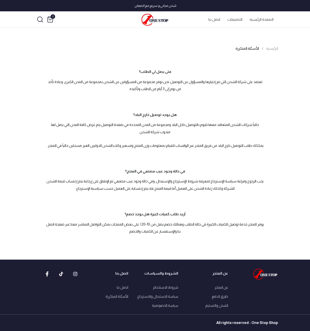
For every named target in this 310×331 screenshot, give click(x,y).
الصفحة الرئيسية (261, 19)
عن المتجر (221, 287)
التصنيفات (234, 19)
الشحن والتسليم (216, 305)
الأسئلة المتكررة (117, 296)
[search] (40, 19)
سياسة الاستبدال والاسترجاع (157, 296)
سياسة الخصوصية (165, 305)
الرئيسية (272, 48)
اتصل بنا (214, 19)
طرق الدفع (220, 296)
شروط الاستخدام (165, 287)
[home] (155, 19)
